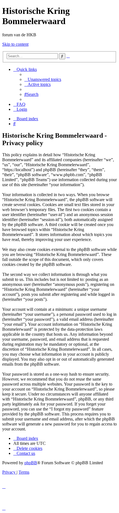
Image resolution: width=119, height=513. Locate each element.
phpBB (30, 462)
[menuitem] (42, 79)
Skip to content (15, 44)
